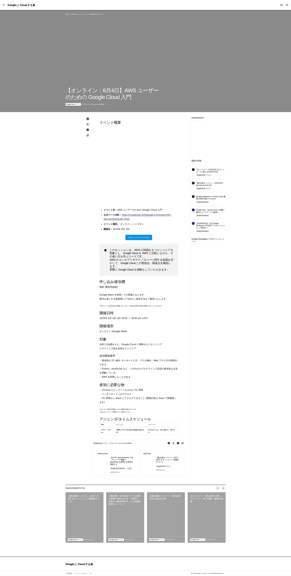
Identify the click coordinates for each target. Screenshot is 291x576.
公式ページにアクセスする (138, 237)
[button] (4, 5)
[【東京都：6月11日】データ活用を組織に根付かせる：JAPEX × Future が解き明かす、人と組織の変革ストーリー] (125, 517)
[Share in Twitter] (87, 124)
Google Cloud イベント (97, 14)
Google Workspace (202, 202)
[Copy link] (87, 135)
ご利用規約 (69, 573)
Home (67, 14)
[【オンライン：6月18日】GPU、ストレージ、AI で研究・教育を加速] (207, 517)
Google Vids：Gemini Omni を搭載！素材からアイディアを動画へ (210, 211)
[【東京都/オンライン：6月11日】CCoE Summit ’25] (166, 517)
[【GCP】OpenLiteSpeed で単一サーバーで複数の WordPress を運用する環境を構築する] (116, 462)
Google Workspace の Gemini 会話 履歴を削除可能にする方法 (210, 198)
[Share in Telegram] (87, 130)
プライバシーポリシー (80, 573)
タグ (90, 573)
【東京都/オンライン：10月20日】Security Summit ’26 (210, 184)
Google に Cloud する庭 (21, 5)
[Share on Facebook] (87, 119)
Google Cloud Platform (118, 468)
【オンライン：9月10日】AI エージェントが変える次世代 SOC (210, 171)
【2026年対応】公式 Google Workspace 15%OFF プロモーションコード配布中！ (210, 225)
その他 (129, 468)
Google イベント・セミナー (79, 14)
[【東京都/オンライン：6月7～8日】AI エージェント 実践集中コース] (162, 462)
